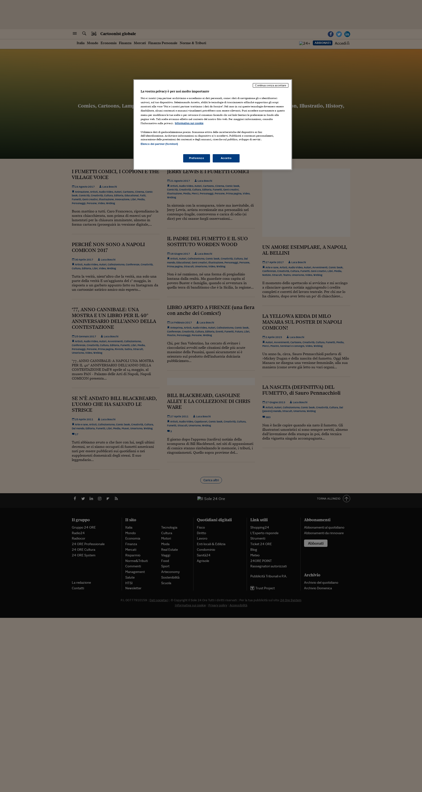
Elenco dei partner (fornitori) (159, 143)
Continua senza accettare (270, 85)
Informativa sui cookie (189, 123)
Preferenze (196, 158)
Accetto (226, 158)
